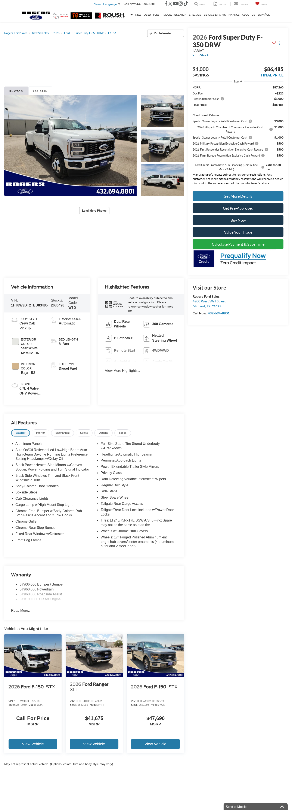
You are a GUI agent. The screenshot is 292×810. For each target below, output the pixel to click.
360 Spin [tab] (40, 91)
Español (264, 14)
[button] (70, 145)
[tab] (20, 432)
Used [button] (147, 14)
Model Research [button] (175, 14)
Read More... (21, 610)
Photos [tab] (16, 91)
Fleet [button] (157, 14)
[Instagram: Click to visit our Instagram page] (180, 4)
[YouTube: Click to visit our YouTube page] (175, 4)
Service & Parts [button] (215, 14)
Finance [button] (234, 14)
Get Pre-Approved (238, 208)
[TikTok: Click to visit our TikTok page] (185, 4)
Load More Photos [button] (94, 210)
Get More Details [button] (238, 196)
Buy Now (238, 220)
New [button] (138, 14)
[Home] (131, 15)
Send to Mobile (236, 807)
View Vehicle (33, 744)
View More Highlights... (122, 370)
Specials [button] (195, 14)
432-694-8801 (219, 313)
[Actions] (279, 43)
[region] (238, 136)
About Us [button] (248, 14)
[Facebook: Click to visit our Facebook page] (166, 4)
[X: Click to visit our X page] (170, 4)
